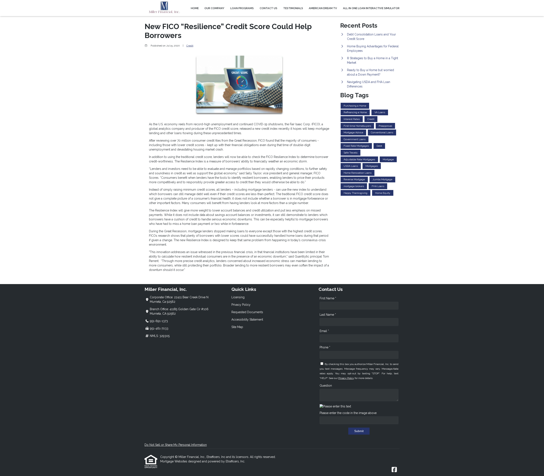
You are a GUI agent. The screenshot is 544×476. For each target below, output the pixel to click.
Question (326, 385)
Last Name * (328, 314)
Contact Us (268, 8)
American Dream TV (323, 8)
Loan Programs (242, 8)
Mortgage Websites (174, 461)
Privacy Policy (241, 304)
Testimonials (293, 8)
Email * (324, 331)
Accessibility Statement (247, 319)
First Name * (328, 298)
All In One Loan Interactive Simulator (371, 8)
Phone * (325, 347)
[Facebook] (394, 470)
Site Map (237, 327)
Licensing (238, 297)
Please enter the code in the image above (348, 413)
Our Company (214, 8)
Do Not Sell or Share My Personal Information (175, 444)
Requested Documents (247, 312)
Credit (189, 45)
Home (195, 8)
